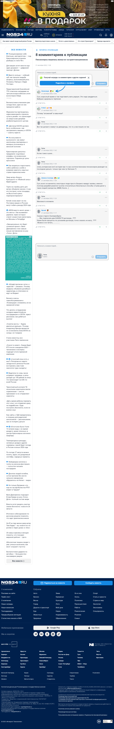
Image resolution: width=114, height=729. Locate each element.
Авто (35, 593)
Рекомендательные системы (67, 712)
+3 (100, 192)
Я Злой (43, 108)
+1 (100, 103)
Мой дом (59, 608)
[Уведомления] (106, 35)
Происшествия (80, 604)
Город (35, 604)
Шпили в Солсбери (47, 178)
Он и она (78, 593)
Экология (97, 604)
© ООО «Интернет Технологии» (11, 721)
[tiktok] (59, 634)
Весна (35, 600)
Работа (77, 608)
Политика (78, 600)
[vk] (41, 634)
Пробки (57, 35)
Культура (59, 600)
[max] (53, 634)
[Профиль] (111, 35)
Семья (77, 618)
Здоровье (37, 618)
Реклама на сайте (8, 593)
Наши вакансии (7, 608)
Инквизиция (45, 91)
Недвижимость (7, 30)
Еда (34, 611)
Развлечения (80, 611)
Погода (31, 30)
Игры (107, 30)
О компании (6, 600)
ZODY (90, 30)
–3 (106, 131)
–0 (106, 103)
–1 (106, 157)
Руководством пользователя (67, 696)
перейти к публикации (48, 50)
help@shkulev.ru (16, 711)
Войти (45, 257)
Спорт (95, 593)
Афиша (61, 30)
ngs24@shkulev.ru (26, 707)
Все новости (18, 49)
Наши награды (7, 604)
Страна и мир (98, 600)
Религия (78, 615)
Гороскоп (70, 30)
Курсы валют (81, 30)
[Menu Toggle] (2, 35)
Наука (58, 611)
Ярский (43, 210)
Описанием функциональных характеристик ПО (73, 698)
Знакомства (21, 30)
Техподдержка (7, 611)
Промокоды (99, 30)
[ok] (47, 634)
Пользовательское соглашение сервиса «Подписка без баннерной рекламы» (82, 715)
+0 (100, 131)
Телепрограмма (50, 30)
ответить (41, 103)
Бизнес (36, 597)
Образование (61, 618)
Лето (58, 604)
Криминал (60, 597)
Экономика (97, 608)
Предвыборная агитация (11, 615)
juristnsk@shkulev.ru (7, 710)
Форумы (39, 30)
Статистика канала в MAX (11, 618)
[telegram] (35, 634)
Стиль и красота (99, 597)
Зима (58, 593)
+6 (100, 227)
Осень (77, 597)
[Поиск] (100, 35)
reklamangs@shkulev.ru (74, 688)
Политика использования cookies (69, 709)
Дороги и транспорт (41, 608)
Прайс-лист (5, 597)
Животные (37, 615)
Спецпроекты (98, 611)
